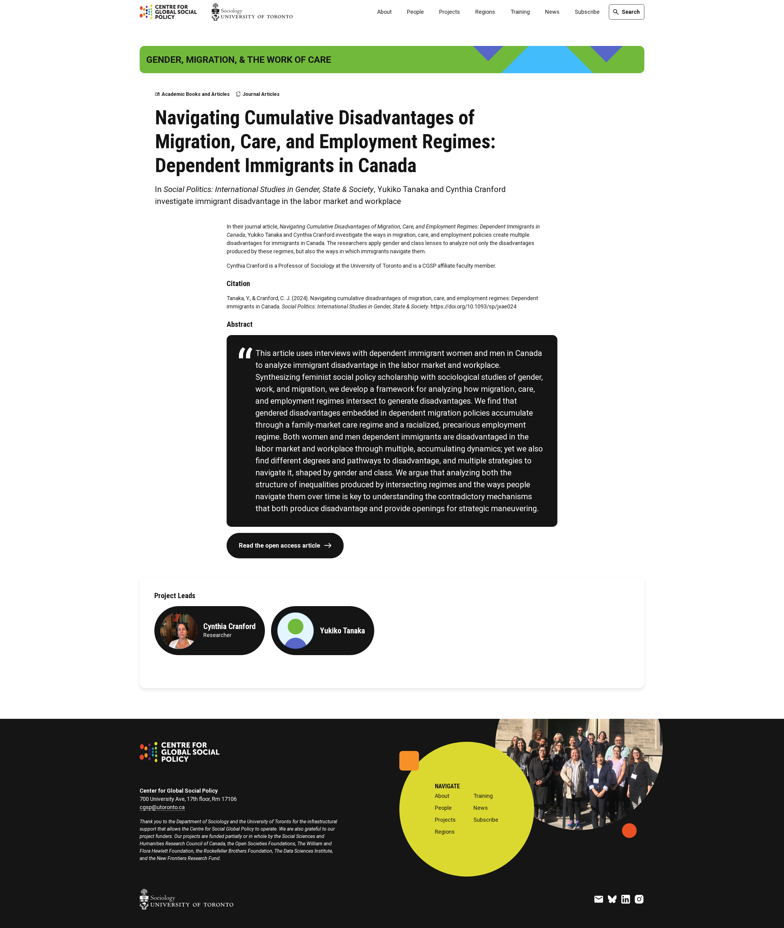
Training (520, 12)
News (552, 12)
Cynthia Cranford (229, 626)
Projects (449, 12)
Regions (485, 12)
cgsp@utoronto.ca (162, 807)
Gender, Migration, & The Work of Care (238, 59)
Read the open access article (279, 545)
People (415, 12)
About (384, 12)
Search (631, 12)
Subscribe (587, 12)
